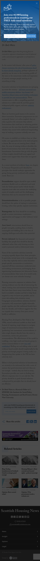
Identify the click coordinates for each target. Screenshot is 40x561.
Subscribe (31, 36)
